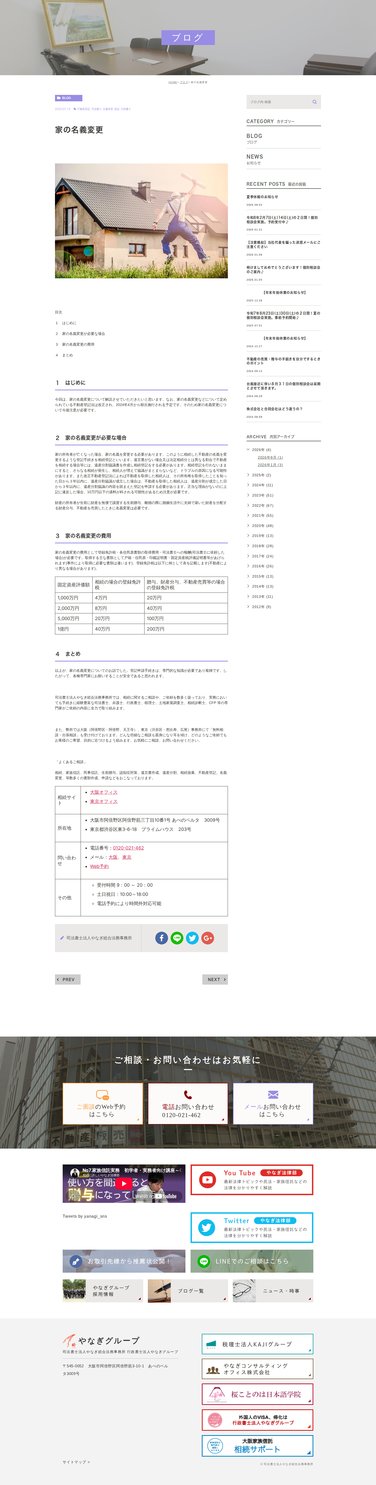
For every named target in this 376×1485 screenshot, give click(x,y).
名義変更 (108, 109)
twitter (192, 938)
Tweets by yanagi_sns (85, 1216)
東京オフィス (104, 801)
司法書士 (96, 109)
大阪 (113, 857)
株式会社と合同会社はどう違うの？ (275, 409)
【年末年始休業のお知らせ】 (277, 292)
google (207, 938)
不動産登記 (83, 109)
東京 (126, 857)
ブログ (184, 82)
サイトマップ (74, 1462)
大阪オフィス (104, 792)
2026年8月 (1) (270, 457)
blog (66, 98)
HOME (173, 82)
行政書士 (126, 109)
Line (177, 938)
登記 (116, 109)
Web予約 (99, 866)
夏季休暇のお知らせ (262, 197)
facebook (161, 938)
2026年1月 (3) (270, 465)
